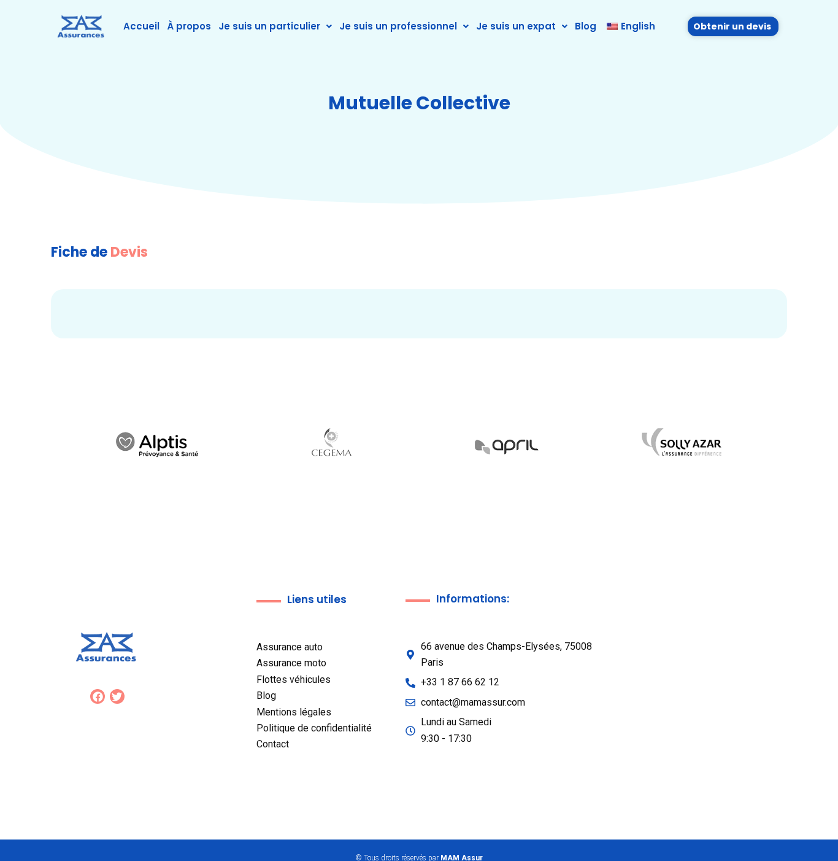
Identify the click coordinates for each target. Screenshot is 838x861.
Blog (585, 26)
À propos (189, 26)
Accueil (141, 26)
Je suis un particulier (269, 26)
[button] (275, 26)
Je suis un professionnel (398, 26)
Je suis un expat (516, 26)
